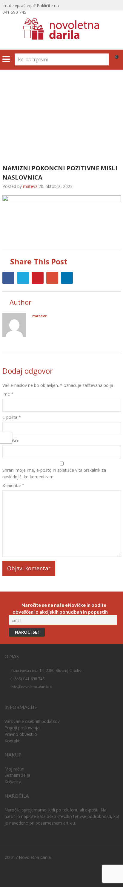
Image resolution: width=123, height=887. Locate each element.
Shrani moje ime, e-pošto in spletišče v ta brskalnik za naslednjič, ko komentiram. (54, 473)
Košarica (12, 782)
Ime (7, 394)
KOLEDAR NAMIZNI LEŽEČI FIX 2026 (38, 105)
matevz (39, 315)
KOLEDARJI (45, 98)
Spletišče (10, 440)
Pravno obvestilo (20, 734)
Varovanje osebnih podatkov (32, 721)
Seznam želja (17, 775)
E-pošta (11, 417)
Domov (14, 98)
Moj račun (14, 769)
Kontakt (12, 741)
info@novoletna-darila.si (31, 687)
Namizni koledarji (86, 98)
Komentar (13, 485)
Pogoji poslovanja (21, 727)
